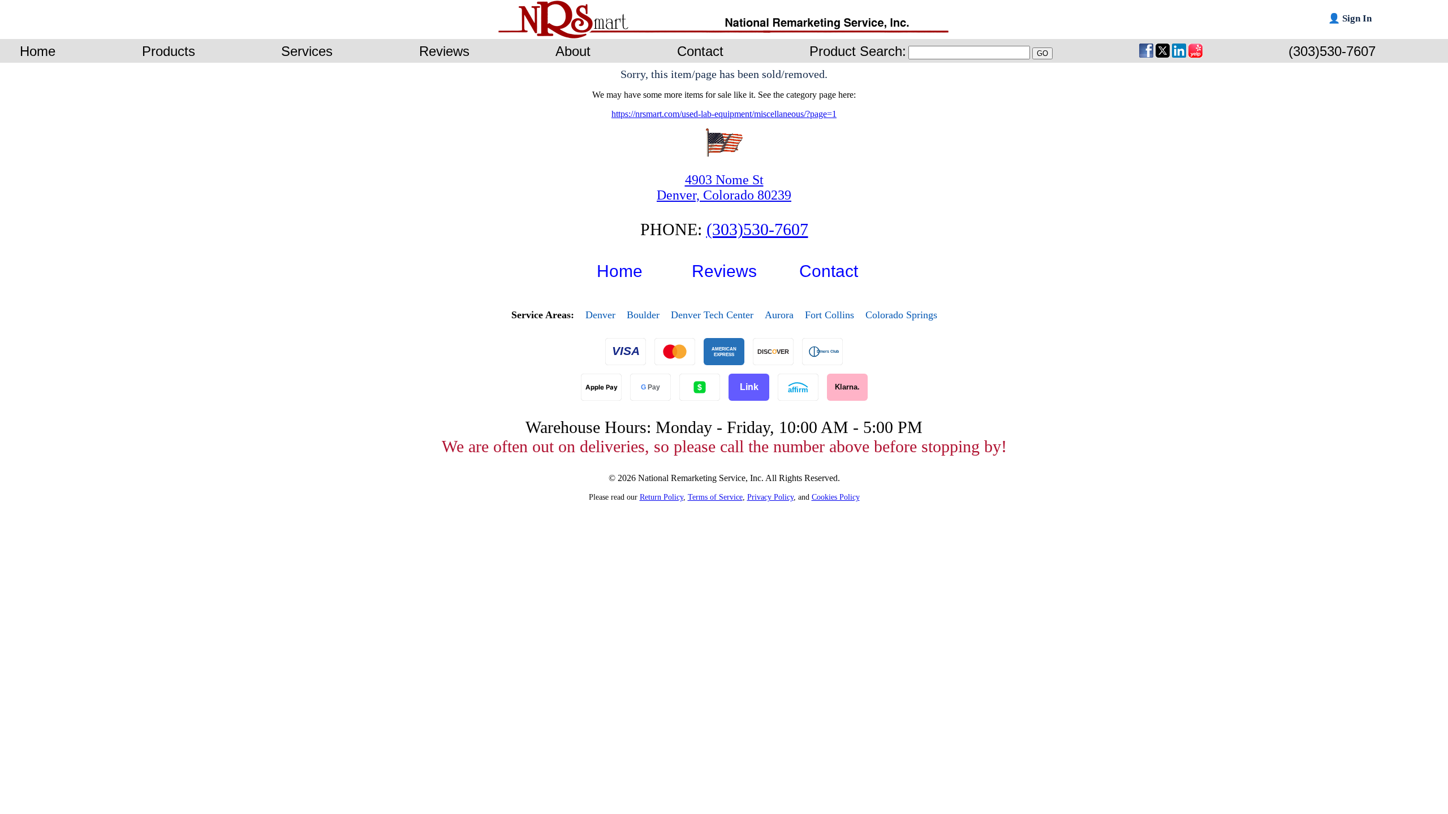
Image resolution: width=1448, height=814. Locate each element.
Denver (600, 315)
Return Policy (661, 496)
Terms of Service (715, 496)
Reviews (724, 271)
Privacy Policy (770, 496)
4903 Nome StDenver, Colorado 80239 (724, 187)
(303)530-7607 (757, 229)
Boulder (643, 315)
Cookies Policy (836, 496)
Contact (828, 271)
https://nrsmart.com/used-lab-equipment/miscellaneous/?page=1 (724, 114)
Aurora (779, 315)
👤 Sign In (1350, 18)
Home (620, 271)
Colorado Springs (901, 315)
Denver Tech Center (712, 315)
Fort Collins (829, 315)
